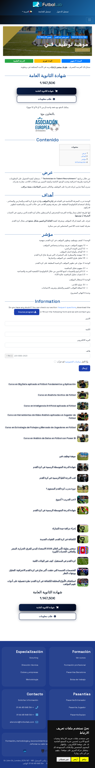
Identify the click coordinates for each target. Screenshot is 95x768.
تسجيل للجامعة (44, 11)
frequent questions (67, 307)
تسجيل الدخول (63, 11)
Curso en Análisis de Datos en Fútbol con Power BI (50, 438)
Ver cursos (81, 657)
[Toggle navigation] (89, 19)
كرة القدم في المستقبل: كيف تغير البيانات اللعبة (54, 561)
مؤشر (83, 159)
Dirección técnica (30, 665)
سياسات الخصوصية (73, 361)
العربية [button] (26, 11)
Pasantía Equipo (78, 714)
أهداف (83, 156)
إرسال (84, 368)
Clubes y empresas (29, 672)
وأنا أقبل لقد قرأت (72, 361)
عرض (84, 153)
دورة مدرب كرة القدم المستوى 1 (61, 488)
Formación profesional (75, 665)
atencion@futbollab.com (22, 722)
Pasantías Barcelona (76, 672)
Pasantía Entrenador (76, 700)
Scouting (33, 657)
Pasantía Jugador (77, 707)
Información (80, 162)
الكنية (88, 329)
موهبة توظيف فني (67, 456)
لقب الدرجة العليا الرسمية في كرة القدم (58, 477)
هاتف (88, 351)
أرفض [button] (75, 759)
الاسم (88, 318)
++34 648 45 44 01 (25, 707)
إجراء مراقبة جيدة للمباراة (64, 528)
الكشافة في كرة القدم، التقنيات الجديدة (58, 539)
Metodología (32, 679)
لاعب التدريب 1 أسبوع (66, 499)
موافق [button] (84, 759)
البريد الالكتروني (83, 340)
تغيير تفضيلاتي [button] (64, 759)
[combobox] (9, 356)
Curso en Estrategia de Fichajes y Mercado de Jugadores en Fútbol (40, 427)
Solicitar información (28, 700)
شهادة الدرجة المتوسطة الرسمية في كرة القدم (54, 467)
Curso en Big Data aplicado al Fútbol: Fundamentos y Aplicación (42, 384)
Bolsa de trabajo (78, 679)
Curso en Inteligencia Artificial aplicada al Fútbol (50, 405)
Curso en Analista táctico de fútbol (57, 395)
